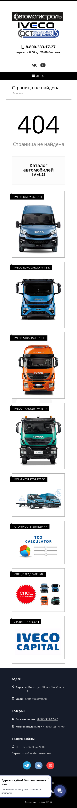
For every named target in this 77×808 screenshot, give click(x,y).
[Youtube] (43, 65)
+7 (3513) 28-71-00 (52, 726)
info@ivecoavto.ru (35, 699)
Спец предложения (29, 574)
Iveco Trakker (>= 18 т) (30, 408)
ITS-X (49, 802)
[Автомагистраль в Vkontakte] (35, 65)
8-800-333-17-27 (40, 47)
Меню (40, 76)
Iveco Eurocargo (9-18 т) (32, 267)
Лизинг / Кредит (26, 622)
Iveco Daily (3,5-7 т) (28, 197)
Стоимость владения (30, 526)
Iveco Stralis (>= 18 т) (30, 338)
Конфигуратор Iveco (29, 479)
